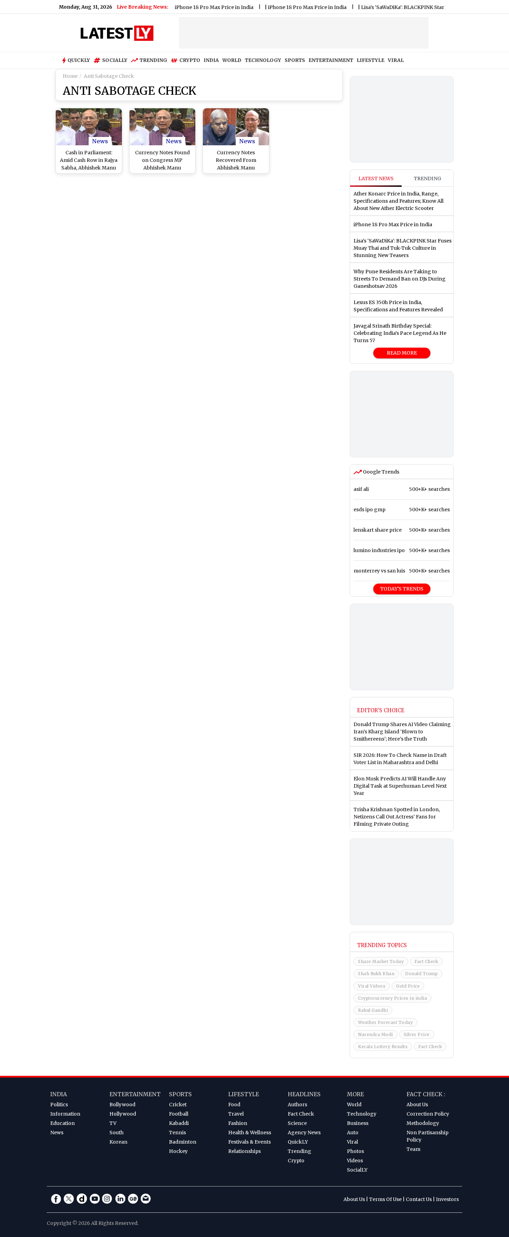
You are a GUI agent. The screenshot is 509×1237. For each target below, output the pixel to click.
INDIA (211, 60)
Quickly (79, 60)
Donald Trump (421, 973)
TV (112, 1123)
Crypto (189, 60)
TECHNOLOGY (263, 60)
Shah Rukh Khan (376, 973)
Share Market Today (381, 961)
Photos (355, 1151)
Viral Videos (371, 986)
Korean (118, 1142)
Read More (402, 353)
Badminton (182, 1142)
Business (357, 1123)
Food (234, 1104)
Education (62, 1123)
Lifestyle (243, 1094)
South (116, 1132)
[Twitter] (69, 1198)
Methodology (423, 1123)
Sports (180, 1094)
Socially (114, 60)
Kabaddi (179, 1123)
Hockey (178, 1151)
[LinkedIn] (120, 1198)
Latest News (376, 178)
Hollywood (122, 1114)
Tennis (177, 1132)
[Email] (146, 1198)
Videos (355, 1160)
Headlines (304, 1094)
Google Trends (380, 472)
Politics (59, 1104)
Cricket (178, 1104)
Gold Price (408, 986)
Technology (361, 1114)
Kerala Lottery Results (383, 1046)
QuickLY (298, 1142)
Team (413, 1149)
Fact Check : (426, 1094)
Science (297, 1123)
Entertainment (135, 1094)
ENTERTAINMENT (331, 60)
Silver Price (417, 1034)
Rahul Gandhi (373, 1010)
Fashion (237, 1123)
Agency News (304, 1132)
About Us (417, 1104)
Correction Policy (428, 1114)
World (354, 1104)
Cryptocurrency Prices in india (392, 998)
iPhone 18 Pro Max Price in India (197, 7)
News (100, 141)
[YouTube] (94, 1198)
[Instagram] (107, 1198)
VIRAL (396, 60)
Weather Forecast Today (385, 1022)
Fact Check (426, 961)
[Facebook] (56, 1198)
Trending (153, 60)
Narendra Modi (375, 1034)
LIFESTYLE (370, 60)
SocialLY (357, 1170)
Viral (352, 1142)
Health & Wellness (249, 1132)
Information (65, 1114)
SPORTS (295, 60)
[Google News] (133, 1198)
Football (178, 1114)
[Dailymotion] (82, 1198)
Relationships (244, 1151)
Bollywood (122, 1104)
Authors (297, 1104)
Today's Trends (401, 589)
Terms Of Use (385, 1199)
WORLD (231, 60)
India (58, 1094)
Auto (352, 1132)
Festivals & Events (249, 1142)
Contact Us (419, 1199)
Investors (447, 1199)
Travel (236, 1114)
